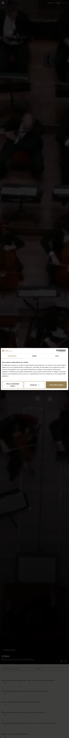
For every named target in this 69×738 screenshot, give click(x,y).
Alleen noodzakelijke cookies (12, 385)
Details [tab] (34, 356)
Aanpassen (33, 385)
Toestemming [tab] (12, 356)
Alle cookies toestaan (56, 385)
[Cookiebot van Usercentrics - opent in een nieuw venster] (59, 350)
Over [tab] (56, 356)
